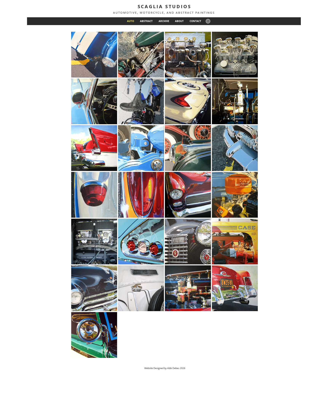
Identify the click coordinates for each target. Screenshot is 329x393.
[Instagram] (208, 21)
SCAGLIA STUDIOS (164, 6)
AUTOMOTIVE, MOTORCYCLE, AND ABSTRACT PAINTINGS (164, 12)
